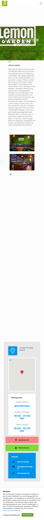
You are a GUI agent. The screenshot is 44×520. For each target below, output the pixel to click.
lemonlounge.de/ (23, 473)
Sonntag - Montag (22, 402)
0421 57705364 (23, 462)
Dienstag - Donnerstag (22, 412)
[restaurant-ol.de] (4, 3)
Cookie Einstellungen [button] (11, 515)
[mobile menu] (41, 3)
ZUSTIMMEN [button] (27, 515)
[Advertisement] (22, 16)
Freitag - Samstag (22, 424)
